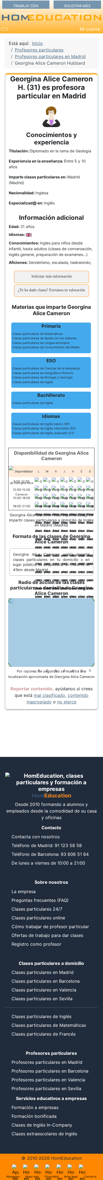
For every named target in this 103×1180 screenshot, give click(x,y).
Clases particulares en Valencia (44, 990)
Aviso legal (71, 1176)
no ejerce (66, 702)
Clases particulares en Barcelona (46, 981)
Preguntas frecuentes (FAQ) (40, 900)
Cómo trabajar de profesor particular (50, 926)
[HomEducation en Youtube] (60, 1167)
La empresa (24, 891)
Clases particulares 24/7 (37, 909)
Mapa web (32, 1176)
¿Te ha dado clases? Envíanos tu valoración (51, 290)
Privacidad (52, 1176)
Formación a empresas (35, 1107)
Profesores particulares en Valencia (48, 1079)
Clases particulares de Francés (44, 1034)
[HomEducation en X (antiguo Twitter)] (37, 1167)
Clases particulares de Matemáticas (49, 1025)
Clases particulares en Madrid (43, 972)
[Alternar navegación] (4, 29)
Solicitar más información (51, 276)
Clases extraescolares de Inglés (44, 1133)
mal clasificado (49, 695)
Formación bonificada (34, 1116)
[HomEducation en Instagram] (71, 1167)
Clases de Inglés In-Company (42, 1125)
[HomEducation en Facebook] (48, 1167)
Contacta (90, 1176)
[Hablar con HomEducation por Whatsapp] (82, 1167)
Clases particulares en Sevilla (42, 998)
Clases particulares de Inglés (41, 1016)
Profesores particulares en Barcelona (50, 1071)
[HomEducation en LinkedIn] (26, 1167)
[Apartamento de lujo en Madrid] (15, 1167)
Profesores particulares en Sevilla (46, 1088)
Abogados (13, 1176)
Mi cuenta (90, 29)
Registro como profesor (36, 944)
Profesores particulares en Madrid (47, 1062)
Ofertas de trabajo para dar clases (47, 935)
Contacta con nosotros (36, 836)
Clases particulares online (38, 917)
